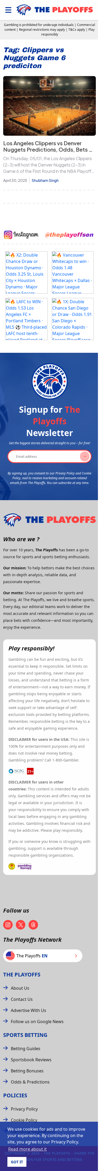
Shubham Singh (45, 180)
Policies (15, 1095)
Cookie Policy (24, 1120)
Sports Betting (25, 1034)
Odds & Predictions (30, 1082)
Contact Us (22, 999)
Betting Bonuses (27, 1071)
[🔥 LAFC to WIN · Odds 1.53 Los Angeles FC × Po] (26, 319)
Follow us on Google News (37, 1021)
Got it (17, 1161)
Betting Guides (25, 1048)
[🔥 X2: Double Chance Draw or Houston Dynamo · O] (26, 272)
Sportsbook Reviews (31, 1060)
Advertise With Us (28, 1010)
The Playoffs (21, 974)
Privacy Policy (24, 1109)
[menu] (8, 10)
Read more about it (27, 1149)
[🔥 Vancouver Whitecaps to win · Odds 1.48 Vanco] (73, 272)
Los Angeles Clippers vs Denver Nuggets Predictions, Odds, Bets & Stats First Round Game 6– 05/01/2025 (48, 152)
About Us (20, 988)
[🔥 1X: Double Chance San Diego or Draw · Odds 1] (73, 319)
